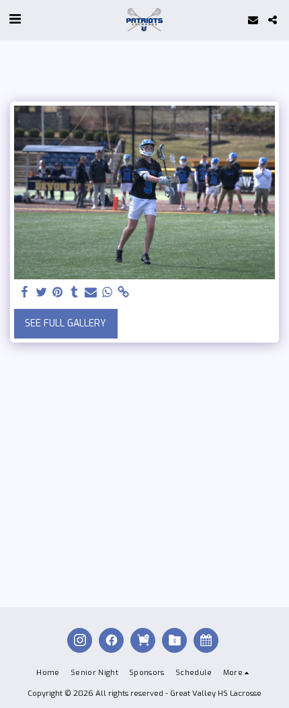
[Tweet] (42, 292)
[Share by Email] (91, 292)
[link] (124, 292)
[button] (14, 19)
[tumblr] (75, 292)
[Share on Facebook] (25, 292)
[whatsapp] (107, 292)
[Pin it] (58, 292)
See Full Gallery (65, 323)
